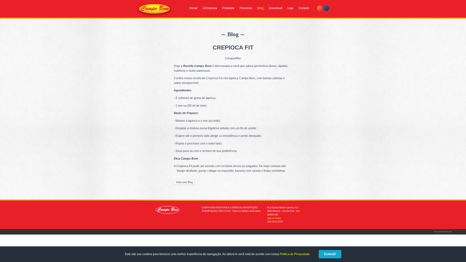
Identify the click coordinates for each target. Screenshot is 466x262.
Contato (304, 8)
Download (275, 8)
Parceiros (246, 8)
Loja (290, 8)
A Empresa (210, 8)
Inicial (193, 8)
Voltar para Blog (184, 182)
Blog (260, 8)
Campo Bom (155, 9)
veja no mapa (274, 218)
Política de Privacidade (295, 254)
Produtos (228, 8)
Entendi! (330, 254)
